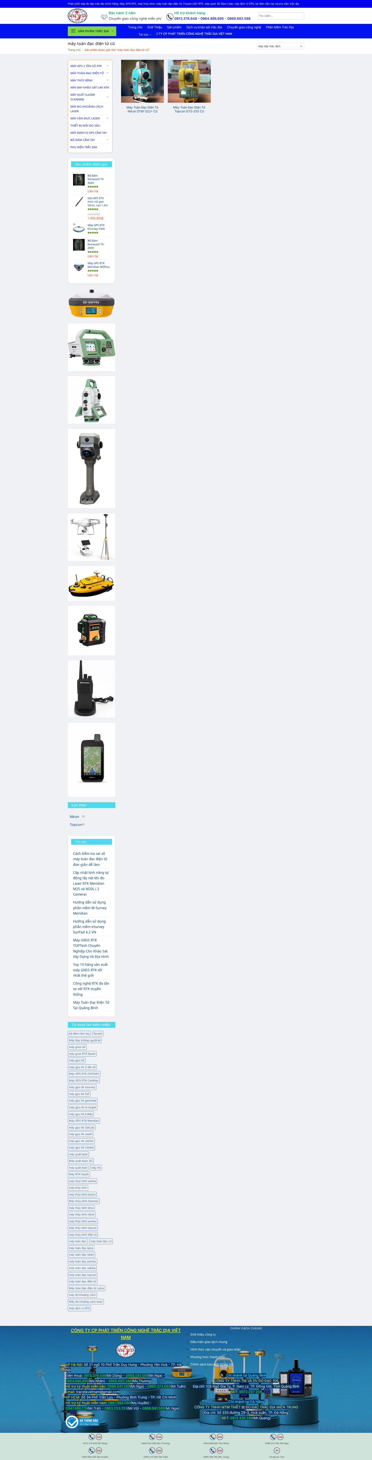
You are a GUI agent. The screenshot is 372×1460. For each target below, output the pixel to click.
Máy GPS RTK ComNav (84, 1080)
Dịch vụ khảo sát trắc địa (204, 27)
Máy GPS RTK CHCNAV (84, 1073)
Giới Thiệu (154, 27)
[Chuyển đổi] (107, 65)
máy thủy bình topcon (83, 1227)
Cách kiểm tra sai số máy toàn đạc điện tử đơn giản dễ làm (90, 859)
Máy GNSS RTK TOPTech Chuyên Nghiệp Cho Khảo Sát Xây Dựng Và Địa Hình (91, 948)
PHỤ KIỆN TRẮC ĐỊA (83, 147)
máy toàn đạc (77, 1241)
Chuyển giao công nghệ (244, 27)
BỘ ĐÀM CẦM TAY (82, 140)
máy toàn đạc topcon (82, 1274)
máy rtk (96, 1167)
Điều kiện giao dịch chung (208, 1342)
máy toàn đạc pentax (82, 1261)
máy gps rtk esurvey (82, 1087)
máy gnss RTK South (82, 1053)
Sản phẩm (174, 27)
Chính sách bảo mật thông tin (211, 1364)
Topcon (76, 825)
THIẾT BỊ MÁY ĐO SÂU (85, 125)
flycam (98, 1033)
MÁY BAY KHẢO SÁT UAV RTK (89, 87)
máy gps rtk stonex (81, 1140)
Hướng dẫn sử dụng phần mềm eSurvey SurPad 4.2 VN (89, 926)
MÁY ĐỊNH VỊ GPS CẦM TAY (88, 133)
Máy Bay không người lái (84, 1040)
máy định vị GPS (79, 1308)
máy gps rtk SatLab (81, 1127)
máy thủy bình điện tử (83, 1234)
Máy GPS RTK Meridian (84, 1120)
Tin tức (144, 34)
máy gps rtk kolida (81, 1114)
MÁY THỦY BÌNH (81, 80)
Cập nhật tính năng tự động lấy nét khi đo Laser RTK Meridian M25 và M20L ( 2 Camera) (91, 883)
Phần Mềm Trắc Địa (280, 27)
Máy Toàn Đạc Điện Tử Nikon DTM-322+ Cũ (142, 109)
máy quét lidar (78, 1167)
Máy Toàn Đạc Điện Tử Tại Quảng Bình (91, 1005)
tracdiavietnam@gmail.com (98, 1392)
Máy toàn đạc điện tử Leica (86, 1288)
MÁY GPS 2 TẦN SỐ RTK (86, 66)
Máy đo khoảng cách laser (86, 1301)
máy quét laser (78, 1154)
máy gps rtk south (80, 1134)
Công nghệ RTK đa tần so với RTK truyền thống (91, 988)
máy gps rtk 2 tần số (82, 1067)
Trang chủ (135, 27)
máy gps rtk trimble (81, 1147)
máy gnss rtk (77, 1047)
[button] (92, 31)
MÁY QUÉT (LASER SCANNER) (82, 97)
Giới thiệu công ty (203, 1334)
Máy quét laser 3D (80, 1160)
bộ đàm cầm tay (79, 1033)
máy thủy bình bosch (82, 1194)
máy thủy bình (78, 1187)
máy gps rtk (76, 1060)
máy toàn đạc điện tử (82, 1281)
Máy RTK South (79, 1174)
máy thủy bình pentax (83, 1221)
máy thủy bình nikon (82, 1214)
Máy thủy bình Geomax (83, 1201)
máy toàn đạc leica (81, 1248)
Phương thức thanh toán (207, 1357)
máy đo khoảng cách (82, 1294)
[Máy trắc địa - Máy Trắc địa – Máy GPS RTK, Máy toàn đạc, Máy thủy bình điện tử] (81, 16)
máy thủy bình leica (81, 1207)
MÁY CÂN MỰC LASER (85, 118)
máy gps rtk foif (79, 1093)
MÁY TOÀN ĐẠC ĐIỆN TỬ (87, 73)
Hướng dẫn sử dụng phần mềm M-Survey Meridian (90, 907)
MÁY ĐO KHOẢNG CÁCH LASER (86, 108)
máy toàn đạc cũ (101, 1241)
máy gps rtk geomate (82, 1100)
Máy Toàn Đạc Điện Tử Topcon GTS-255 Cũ (189, 109)
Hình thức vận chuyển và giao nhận (215, 1349)
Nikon (74, 817)
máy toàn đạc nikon (81, 1254)
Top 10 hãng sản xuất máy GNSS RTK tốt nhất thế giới (90, 970)
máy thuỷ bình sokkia (82, 1181)
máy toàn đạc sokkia (82, 1268)
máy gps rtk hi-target (82, 1107)
